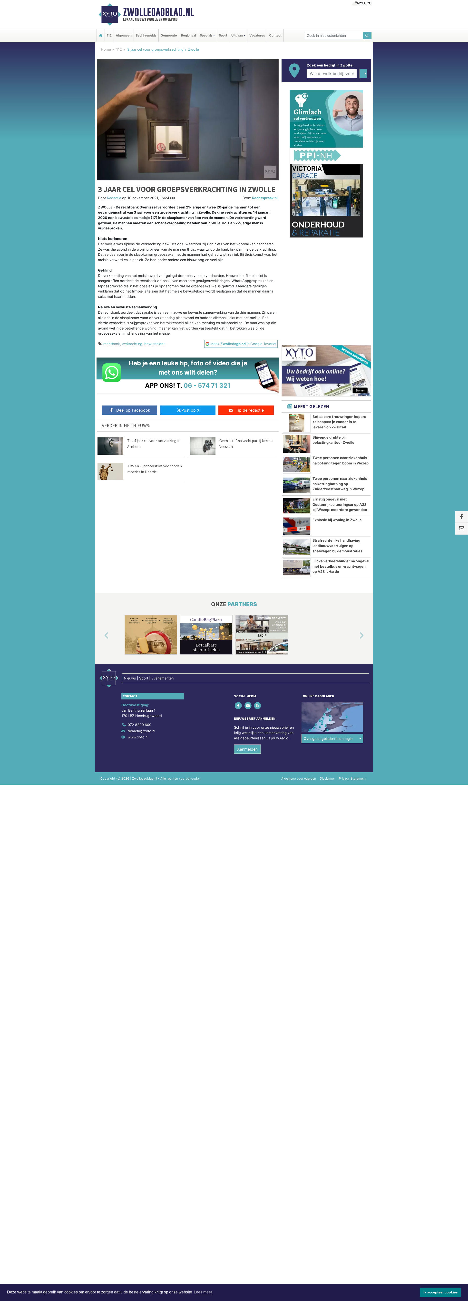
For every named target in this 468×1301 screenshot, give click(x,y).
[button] (101, 635)
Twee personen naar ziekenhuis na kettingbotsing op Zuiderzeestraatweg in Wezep (339, 483)
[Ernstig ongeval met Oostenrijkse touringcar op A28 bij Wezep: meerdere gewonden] (297, 506)
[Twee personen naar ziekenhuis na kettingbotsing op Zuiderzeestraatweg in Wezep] (297, 485)
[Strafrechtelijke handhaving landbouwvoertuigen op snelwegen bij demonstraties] (297, 547)
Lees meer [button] (203, 1292)
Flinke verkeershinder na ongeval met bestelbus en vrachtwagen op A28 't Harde (340, 566)
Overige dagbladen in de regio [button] (328, 738)
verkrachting (132, 344)
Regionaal (188, 35)
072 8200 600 (139, 725)
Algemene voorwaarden (298, 778)
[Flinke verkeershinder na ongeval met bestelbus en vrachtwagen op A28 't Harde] (297, 567)
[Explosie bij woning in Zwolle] (297, 526)
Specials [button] (206, 35)
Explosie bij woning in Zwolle (337, 520)
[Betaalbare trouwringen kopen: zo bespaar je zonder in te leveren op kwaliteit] (297, 423)
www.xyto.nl (138, 737)
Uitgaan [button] (237, 35)
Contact (275, 35)
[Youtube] (248, 706)
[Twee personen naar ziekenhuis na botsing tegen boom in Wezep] (297, 464)
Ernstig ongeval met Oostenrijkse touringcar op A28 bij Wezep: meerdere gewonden (339, 504)
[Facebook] (239, 706)
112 (109, 35)
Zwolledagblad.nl (158, 12)
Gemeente (169, 35)
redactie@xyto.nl (141, 731)
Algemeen (124, 35)
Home (106, 49)
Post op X (190, 410)
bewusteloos (155, 344)
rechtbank (111, 344)
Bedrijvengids (146, 35)
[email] (461, 529)
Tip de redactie (250, 410)
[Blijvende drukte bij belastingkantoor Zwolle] (297, 444)
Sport (223, 35)
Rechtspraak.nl (265, 198)
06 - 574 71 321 (207, 385)
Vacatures (257, 35)
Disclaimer (327, 778)
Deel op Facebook (133, 410)
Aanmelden (247, 749)
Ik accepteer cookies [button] (440, 1292)
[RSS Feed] (258, 706)
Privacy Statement (352, 778)
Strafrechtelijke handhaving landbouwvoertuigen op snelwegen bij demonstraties (337, 545)
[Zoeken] (367, 35)
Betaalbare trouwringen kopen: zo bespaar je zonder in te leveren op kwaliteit (339, 422)
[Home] (101, 35)
